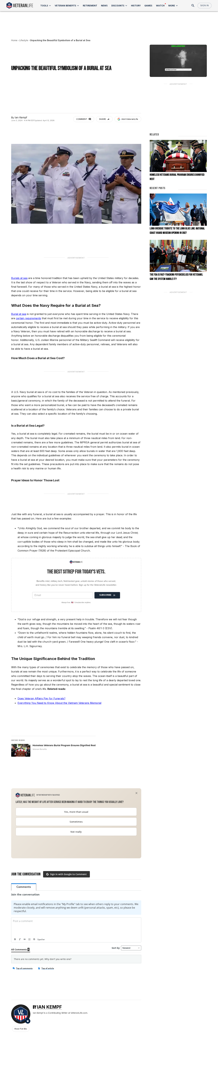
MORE (171, 5)
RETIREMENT (90, 5)
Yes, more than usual (76, 811)
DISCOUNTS (117, 5)
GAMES (148, 5)
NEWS (104, 5)
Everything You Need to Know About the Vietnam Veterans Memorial (59, 703)
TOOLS (44, 5)
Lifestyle (23, 40)
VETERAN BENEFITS (65, 5)
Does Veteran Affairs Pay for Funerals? (41, 698)
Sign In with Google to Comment (68, 874)
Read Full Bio (21, 1028)
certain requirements (28, 318)
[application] (178, 61)
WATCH (160, 5)
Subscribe (105, 595)
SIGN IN (204, 5)
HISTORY (136, 5)
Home (14, 40)
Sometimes (76, 821)
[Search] (193, 5)
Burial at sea (18, 314)
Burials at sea (19, 278)
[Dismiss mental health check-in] (136, 793)
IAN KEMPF (49, 1007)
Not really (76, 831)
